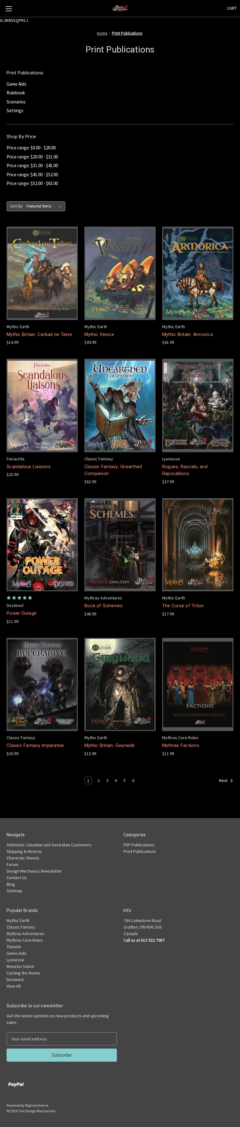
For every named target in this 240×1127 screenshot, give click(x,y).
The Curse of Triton (183, 606)
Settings (15, 110)
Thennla (14, 946)
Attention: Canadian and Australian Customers (49, 845)
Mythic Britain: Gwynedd (109, 745)
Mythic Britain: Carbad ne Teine (39, 334)
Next (223, 780)
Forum (12, 864)
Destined (15, 979)
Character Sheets (23, 858)
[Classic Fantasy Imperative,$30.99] (42, 684)
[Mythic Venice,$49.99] (120, 273)
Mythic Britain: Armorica (187, 334)
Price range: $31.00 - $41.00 (32, 165)
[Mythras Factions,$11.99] (197, 684)
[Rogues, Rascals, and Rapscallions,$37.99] (197, 405)
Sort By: (16, 206)
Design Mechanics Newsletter (34, 871)
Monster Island (20, 966)
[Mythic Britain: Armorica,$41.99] (197, 273)
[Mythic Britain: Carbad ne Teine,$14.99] (42, 273)
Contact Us (17, 877)
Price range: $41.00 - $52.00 (32, 175)
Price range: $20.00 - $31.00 (32, 157)
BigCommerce (36, 1105)
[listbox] (45, 206)
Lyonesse (15, 960)
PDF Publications (138, 845)
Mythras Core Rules (25, 940)
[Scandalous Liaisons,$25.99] (42, 405)
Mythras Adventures (25, 933)
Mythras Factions (180, 745)
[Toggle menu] (8, 8)
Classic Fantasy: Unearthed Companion (113, 470)
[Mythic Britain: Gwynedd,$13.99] (120, 684)
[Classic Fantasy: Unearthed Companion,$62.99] (120, 405)
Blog (11, 884)
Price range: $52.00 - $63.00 (32, 183)
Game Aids (17, 84)
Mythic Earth (18, 920)
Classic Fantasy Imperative (35, 745)
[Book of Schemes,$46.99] (120, 545)
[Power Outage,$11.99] (42, 545)
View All (14, 986)
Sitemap (14, 891)
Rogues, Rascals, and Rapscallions (185, 470)
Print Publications (139, 851)
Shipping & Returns (24, 851)
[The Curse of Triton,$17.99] (197, 545)
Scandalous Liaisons (29, 466)
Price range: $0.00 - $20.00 (31, 148)
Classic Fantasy (21, 927)
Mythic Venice (99, 334)
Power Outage (22, 613)
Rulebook (16, 93)
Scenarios (16, 102)
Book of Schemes (103, 606)
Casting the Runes (23, 973)
